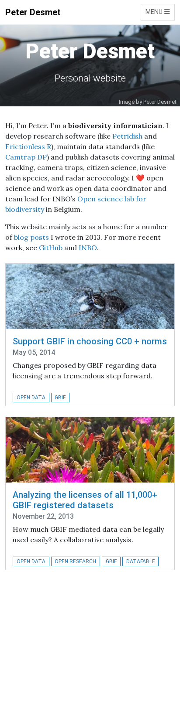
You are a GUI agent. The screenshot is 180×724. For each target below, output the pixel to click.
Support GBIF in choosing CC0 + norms (90, 341)
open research (75, 561)
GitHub (50, 247)
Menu (154, 12)
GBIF (60, 397)
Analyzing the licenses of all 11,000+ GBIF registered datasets (85, 499)
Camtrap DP (26, 157)
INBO (88, 247)
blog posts (31, 237)
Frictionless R (28, 146)
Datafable (140, 561)
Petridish (127, 136)
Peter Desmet (33, 12)
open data (31, 397)
